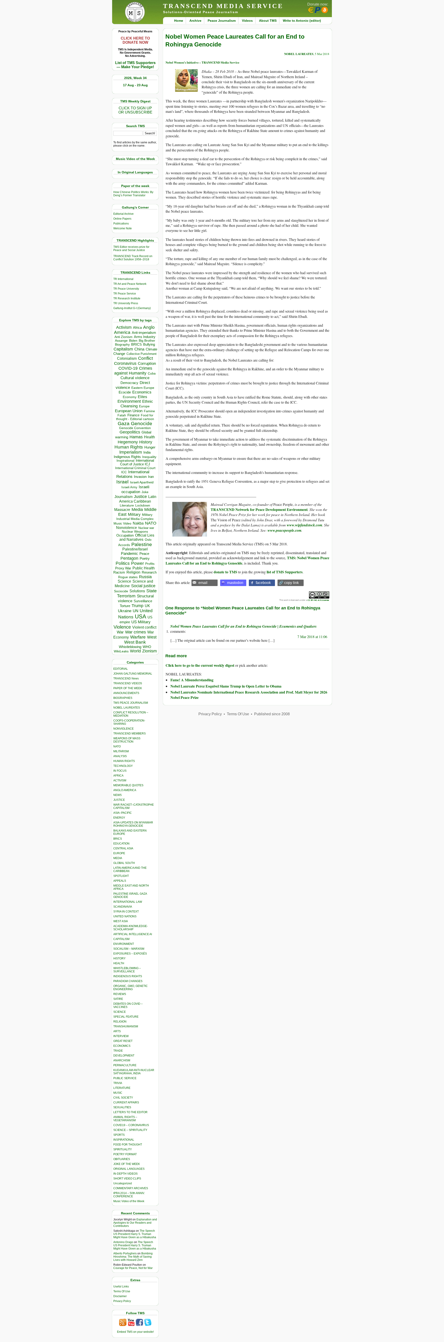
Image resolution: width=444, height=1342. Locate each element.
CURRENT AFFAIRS (126, 1102)
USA (140, 616)
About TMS (268, 20)
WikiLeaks (121, 651)
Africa (137, 327)
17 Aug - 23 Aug (135, 85)
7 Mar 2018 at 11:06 (312, 636)
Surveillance (143, 601)
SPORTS (119, 1134)
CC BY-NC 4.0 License (318, 600)
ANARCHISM (121, 1060)
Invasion (140, 477)
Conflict (145, 358)
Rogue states (128, 577)
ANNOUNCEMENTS (126, 693)
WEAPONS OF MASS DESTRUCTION (126, 740)
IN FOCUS (119, 770)
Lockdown (142, 505)
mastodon (235, 583)
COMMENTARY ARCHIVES (130, 1188)
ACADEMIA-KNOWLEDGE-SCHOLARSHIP (130, 927)
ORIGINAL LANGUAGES (129, 1168)
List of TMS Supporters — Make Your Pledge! (135, 65)
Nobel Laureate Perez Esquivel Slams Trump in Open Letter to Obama (225, 686)
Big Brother (147, 340)
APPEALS (119, 880)
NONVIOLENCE (123, 728)
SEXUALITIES (122, 1107)
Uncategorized (122, 1183)
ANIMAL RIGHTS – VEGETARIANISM (125, 1118)
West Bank (135, 642)
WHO (147, 647)
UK (147, 606)
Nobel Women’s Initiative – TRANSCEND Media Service (202, 62)
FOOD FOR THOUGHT (127, 1144)
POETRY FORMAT (125, 1154)
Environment (129, 401)
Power (137, 563)
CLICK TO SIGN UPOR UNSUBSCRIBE (135, 110)
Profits (149, 563)
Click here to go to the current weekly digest (200, 665)
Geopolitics (130, 432)
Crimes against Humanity (133, 370)
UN (135, 611)
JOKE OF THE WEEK (126, 1164)
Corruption (147, 363)
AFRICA (118, 775)
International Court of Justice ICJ (137, 462)
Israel (122, 481)
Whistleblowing (130, 647)
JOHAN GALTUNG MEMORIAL (132, 673)
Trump (137, 605)
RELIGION (119, 1021)
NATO (150, 523)
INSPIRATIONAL (123, 1139)
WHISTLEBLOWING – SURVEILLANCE (127, 970)
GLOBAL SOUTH (124, 863)
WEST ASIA (120, 921)
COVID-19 (128, 368)
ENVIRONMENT (123, 944)
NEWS (117, 795)
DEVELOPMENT (123, 1055)
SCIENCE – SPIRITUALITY (130, 1130)
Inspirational (125, 460)
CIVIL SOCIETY (123, 1097)
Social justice (143, 585)
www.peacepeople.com (284, 530)
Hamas (136, 437)
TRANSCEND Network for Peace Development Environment (259, 509)
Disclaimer (120, 1296)
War (120, 632)
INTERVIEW (121, 1036)
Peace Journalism (222, 20)
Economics (141, 392)
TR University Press (125, 303)
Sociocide (121, 591)
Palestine (141, 544)
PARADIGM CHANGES (127, 981)
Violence (122, 627)
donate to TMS (225, 571)
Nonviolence (126, 528)
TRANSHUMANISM (125, 1026)
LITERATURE (121, 1088)
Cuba (152, 373)
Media (137, 509)
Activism (124, 327)
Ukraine (124, 610)
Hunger (149, 447)
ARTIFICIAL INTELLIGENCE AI (132, 934)
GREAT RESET (123, 1041)
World (135, 651)
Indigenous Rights (127, 457)
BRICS (136, 344)
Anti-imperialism (144, 333)
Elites (142, 397)
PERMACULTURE (124, 1065)
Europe (144, 406)
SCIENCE (119, 1011)
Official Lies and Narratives (136, 537)
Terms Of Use (121, 1291)
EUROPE (119, 853)
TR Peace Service (124, 293)
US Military (141, 622)
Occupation (125, 535)
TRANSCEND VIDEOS (127, 683)
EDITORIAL (120, 668)
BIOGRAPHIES (122, 698)
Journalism (123, 496)
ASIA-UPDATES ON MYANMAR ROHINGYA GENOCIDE (133, 824)
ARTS (117, 1031)
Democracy (129, 383)
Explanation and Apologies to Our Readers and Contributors (135, 1223)
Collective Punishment (141, 354)
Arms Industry (144, 337)
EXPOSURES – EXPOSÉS (130, 953)
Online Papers (122, 218)
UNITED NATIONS (124, 916)
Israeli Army (129, 487)
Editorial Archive (123, 213)
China (139, 349)
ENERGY (119, 817)
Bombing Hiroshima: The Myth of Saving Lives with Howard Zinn (133, 1257)
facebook (263, 583)
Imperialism (130, 452)
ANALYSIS (120, 756)
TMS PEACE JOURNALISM (130, 702)
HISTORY (119, 958)
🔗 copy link (289, 583)
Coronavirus (125, 363)
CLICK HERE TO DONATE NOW (135, 40)
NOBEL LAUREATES (126, 707)
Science (124, 581)
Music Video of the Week (128, 1201)
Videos (247, 20)
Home (178, 20)
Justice (140, 496)
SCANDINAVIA (122, 906)
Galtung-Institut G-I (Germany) (132, 308)
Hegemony (128, 441)
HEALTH (118, 963)
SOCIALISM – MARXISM (128, 948)
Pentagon (129, 558)
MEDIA (117, 858)
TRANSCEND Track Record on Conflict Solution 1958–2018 (132, 258)
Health (149, 437)
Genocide (141, 423)
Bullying (149, 344)
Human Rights (128, 447)
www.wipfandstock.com (304, 525)
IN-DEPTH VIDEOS (125, 1173)
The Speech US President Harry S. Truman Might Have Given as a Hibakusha (134, 1234)
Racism (119, 572)
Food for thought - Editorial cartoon (135, 417)
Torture (125, 606)
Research (149, 572)
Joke (145, 492)
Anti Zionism (123, 337)
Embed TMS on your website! (135, 1331)
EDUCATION (121, 843)
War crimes (135, 632)
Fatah (121, 415)
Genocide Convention (135, 428)
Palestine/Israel (135, 549)
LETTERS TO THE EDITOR (130, 1112)
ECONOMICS (121, 1045)
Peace (144, 554)
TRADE (118, 1050)
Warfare (138, 637)
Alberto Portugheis (125, 1253)
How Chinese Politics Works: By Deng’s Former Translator (133, 193)
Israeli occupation (135, 489)
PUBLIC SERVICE (124, 1078)
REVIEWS (119, 994)
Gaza (124, 423)
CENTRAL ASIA (123, 848)
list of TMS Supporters (284, 571)
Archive (195, 20)
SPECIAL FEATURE (126, 1016)
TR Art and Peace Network (129, 284)
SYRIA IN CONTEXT (126, 911)
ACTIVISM (119, 780)
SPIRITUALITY (122, 1149)
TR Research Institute (126, 298)
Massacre (122, 510)
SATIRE (118, 999)
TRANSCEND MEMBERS (129, 733)
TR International (123, 279)
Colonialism (127, 358)
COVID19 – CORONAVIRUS (131, 1125)
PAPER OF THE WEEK (127, 688)
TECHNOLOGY (123, 766)
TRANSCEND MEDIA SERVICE (223, 5)
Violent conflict (144, 627)
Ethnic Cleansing (136, 403)
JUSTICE (119, 800)
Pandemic (129, 553)
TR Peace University (126, 288)
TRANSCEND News (126, 678)
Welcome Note (122, 228)
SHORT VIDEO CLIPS (127, 1178)
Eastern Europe (142, 388)
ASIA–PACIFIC (122, 812)
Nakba (138, 523)
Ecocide (125, 392)
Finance (133, 415)
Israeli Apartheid (142, 482)
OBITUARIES (121, 1159)
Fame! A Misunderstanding (191, 679)
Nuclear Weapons (135, 531)
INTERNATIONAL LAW (127, 901)
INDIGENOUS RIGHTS (127, 976)
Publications (121, 223)
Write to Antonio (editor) (302, 20)
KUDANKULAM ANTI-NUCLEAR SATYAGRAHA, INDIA (133, 1072)
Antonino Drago (123, 1242)
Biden (133, 340)
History (145, 442)
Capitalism (123, 349)
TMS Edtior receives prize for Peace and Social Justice (131, 248)
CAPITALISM (121, 939)
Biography (122, 344)
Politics (123, 563)
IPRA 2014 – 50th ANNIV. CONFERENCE (129, 1195)
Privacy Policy (122, 1301)
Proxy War (123, 568)
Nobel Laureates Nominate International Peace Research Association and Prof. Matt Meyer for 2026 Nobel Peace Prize (248, 694)
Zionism (149, 651)
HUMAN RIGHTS (124, 761)
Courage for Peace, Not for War (133, 1268)
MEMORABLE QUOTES (128, 785)
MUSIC (117, 1092)
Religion (133, 572)
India (147, 452)
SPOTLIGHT (121, 876)
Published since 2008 (272, 714)
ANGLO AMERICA (124, 790)
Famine (149, 411)
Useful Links (121, 1286)
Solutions (137, 591)
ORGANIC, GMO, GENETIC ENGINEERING (130, 987)
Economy (129, 397)
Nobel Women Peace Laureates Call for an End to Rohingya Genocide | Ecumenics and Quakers (243, 626)
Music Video (122, 523)
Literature (127, 505)
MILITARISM (121, 751)
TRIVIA (117, 1083)
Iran (151, 477)
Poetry (145, 558)
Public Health (144, 568)
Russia (145, 576)
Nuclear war (146, 528)
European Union (128, 410)
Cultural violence (134, 378)
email (202, 583)
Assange (121, 340)
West (152, 637)
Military (134, 514)
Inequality (149, 457)
